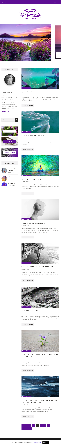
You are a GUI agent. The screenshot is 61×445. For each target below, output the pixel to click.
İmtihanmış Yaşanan (30, 310)
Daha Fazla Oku (28, 105)
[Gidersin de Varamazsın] (4, 170)
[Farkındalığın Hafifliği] (40, 165)
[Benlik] (4, 178)
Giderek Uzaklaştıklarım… (33, 223)
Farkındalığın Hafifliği (31, 179)
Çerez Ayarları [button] (37, 442)
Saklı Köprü (12, 183)
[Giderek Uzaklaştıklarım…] (40, 209)
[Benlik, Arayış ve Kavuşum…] (40, 122)
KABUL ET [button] (45, 442)
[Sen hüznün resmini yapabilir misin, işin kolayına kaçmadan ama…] (40, 386)
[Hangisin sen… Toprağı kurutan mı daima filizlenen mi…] (40, 341)
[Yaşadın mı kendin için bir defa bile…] (40, 253)
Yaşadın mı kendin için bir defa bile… (37, 267)
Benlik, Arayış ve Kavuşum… (33, 135)
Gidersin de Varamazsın (11, 169)
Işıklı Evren (26, 91)
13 (48, 425)
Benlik (10, 176)
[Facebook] (2, 2)
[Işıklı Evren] (40, 78)
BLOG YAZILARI (26, 87)
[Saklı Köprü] (4, 185)
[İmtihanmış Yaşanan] (40, 297)
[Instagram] (5, 2)
